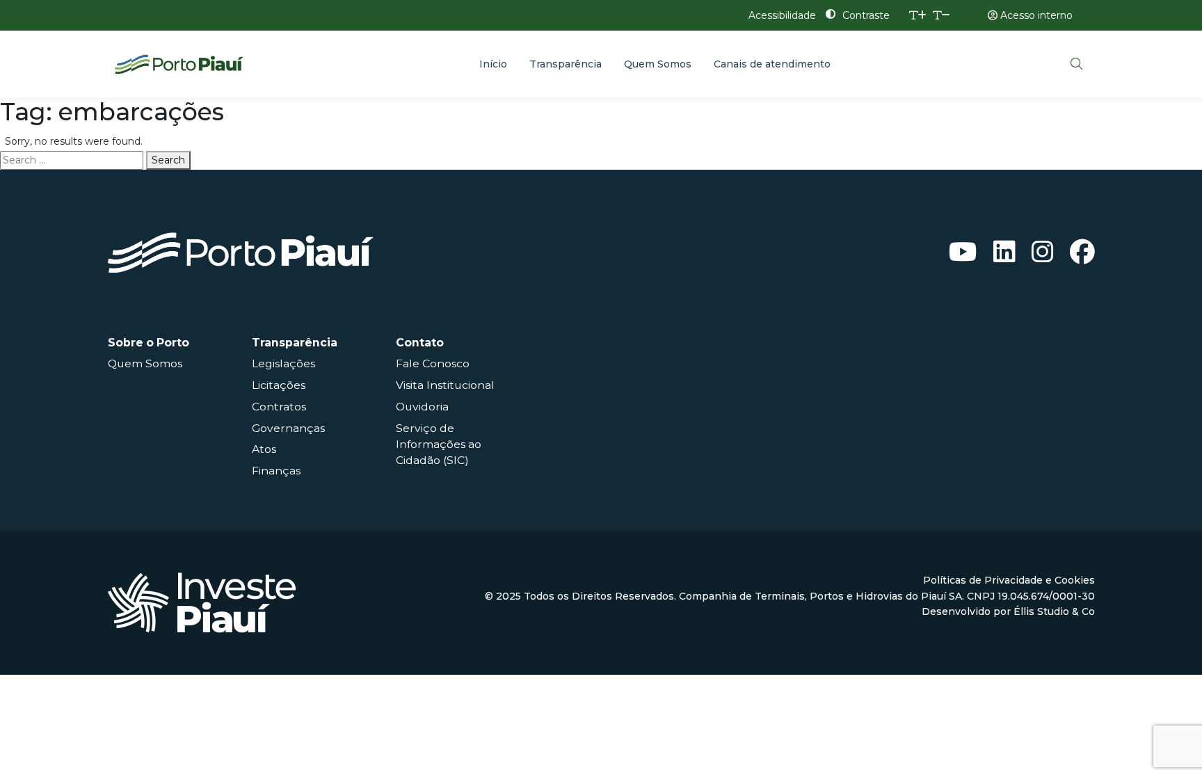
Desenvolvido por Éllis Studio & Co (1008, 611)
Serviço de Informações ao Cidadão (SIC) (438, 444)
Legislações (283, 363)
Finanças (276, 470)
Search (168, 160)
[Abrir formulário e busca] (1076, 64)
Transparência (565, 64)
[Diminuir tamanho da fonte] (941, 15)
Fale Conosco (433, 363)
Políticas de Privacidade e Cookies (1009, 580)
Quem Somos (657, 64)
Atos (264, 449)
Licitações (278, 385)
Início (493, 64)
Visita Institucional (445, 385)
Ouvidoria (422, 406)
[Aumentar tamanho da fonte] (918, 15)
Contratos (279, 406)
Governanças (288, 428)
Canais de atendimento (772, 64)
